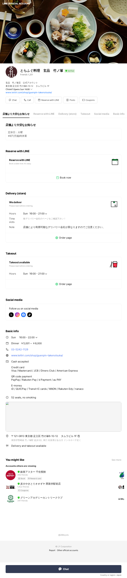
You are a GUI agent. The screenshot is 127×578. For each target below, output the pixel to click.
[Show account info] (69, 71)
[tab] (16, 114)
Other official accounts (67, 550)
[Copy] (79, 436)
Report (52, 550)
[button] (48, 100)
